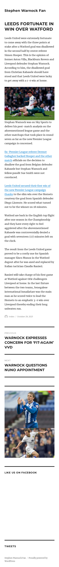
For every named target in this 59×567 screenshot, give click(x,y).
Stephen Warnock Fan (25, 10)
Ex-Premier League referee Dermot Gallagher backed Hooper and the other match (28, 156)
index (11, 316)
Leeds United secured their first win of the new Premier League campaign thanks (27, 190)
